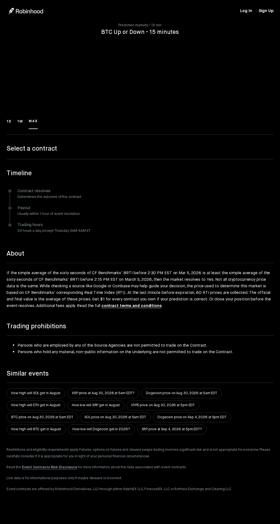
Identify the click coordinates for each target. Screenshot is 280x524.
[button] (9, 124)
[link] (246, 11)
